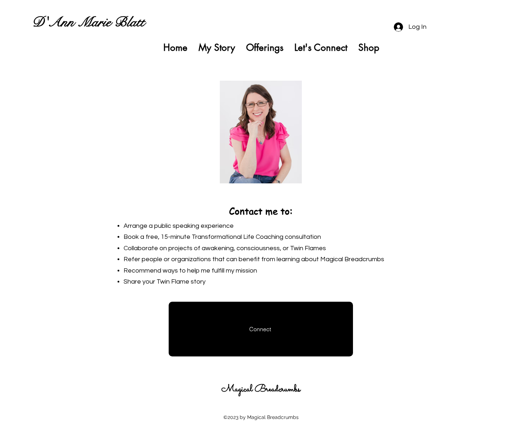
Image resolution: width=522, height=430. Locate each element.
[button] (445, 48)
